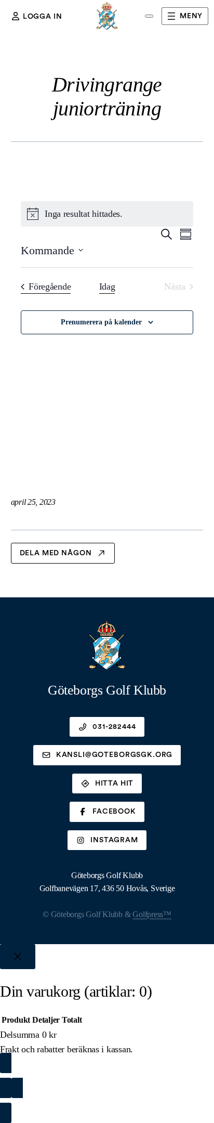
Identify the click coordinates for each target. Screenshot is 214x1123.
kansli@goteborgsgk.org (114, 755)
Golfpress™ (151, 914)
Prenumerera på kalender (101, 322)
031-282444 (114, 726)
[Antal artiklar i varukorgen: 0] (149, 16)
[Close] (17, 956)
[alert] (107, 214)
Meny (191, 16)
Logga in (42, 16)
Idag (107, 286)
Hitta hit (114, 783)
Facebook (114, 811)
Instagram (114, 840)
